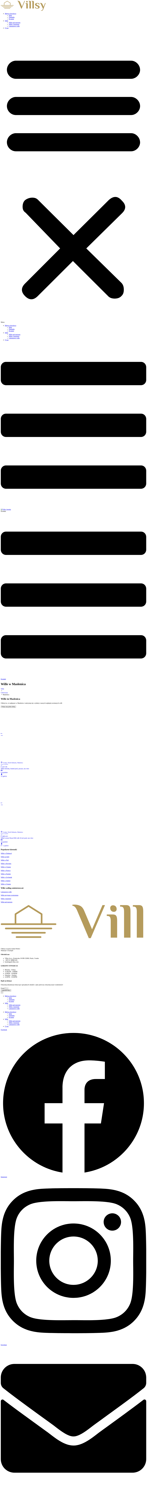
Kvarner (11, 19)
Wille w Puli (5, 860)
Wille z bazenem (14, 24)
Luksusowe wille (14, 26)
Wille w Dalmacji (6, 853)
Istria (10, 15)
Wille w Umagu (6, 867)
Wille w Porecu (5, 870)
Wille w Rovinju (6, 863)
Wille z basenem (6, 899)
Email (3, 988)
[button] (73, 177)
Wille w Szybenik (6, 877)
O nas (6, 28)
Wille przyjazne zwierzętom (9, 895)
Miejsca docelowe (10, 13)
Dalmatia (11, 17)
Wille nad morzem (14, 22)
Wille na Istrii (5, 857)
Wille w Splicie (5, 881)
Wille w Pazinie (6, 874)
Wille (6, 21)
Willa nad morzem (6, 902)
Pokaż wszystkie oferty (8, 706)
